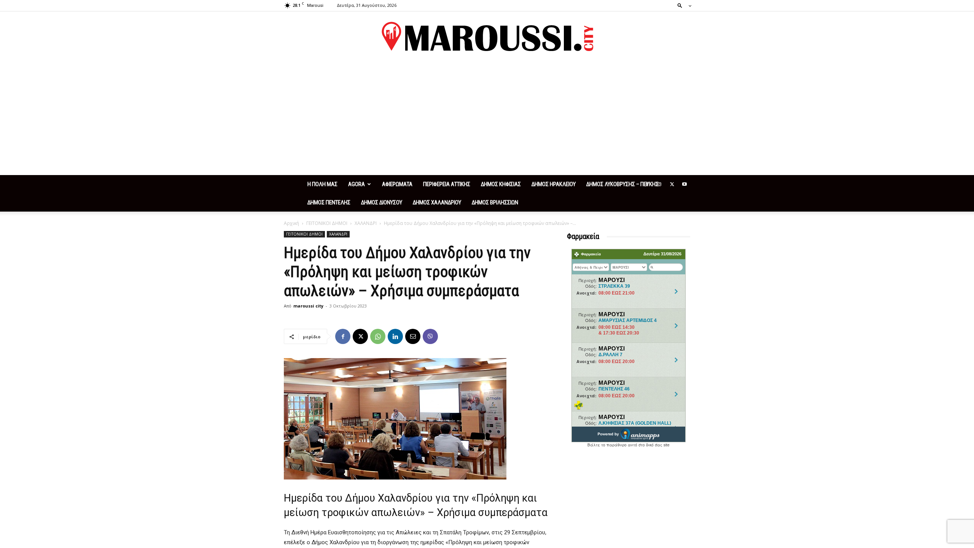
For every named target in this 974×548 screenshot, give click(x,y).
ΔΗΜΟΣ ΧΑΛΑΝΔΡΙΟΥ (437, 202)
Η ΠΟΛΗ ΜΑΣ (322, 184)
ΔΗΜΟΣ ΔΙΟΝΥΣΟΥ (381, 202)
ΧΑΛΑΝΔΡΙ (366, 223)
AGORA (356, 184)
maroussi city (308, 306)
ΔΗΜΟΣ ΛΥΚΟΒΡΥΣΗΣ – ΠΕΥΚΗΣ (622, 184)
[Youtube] (684, 184)
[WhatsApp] (377, 336)
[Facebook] (647, 184)
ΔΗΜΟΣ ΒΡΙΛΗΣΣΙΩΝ (495, 202)
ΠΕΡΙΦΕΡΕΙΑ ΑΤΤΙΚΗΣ (446, 184)
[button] (682, 5)
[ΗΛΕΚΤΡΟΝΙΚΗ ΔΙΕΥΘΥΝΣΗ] (412, 336)
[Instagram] (659, 184)
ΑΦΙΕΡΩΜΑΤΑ (397, 184)
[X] (672, 184)
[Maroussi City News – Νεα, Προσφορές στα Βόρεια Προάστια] (487, 36)
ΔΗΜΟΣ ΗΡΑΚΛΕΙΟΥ (554, 184)
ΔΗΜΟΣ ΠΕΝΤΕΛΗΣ (328, 202)
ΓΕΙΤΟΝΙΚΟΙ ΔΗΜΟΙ (326, 223)
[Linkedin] (395, 336)
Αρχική (291, 223)
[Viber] (430, 336)
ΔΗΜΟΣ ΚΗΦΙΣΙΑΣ (501, 184)
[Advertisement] (487, 118)
